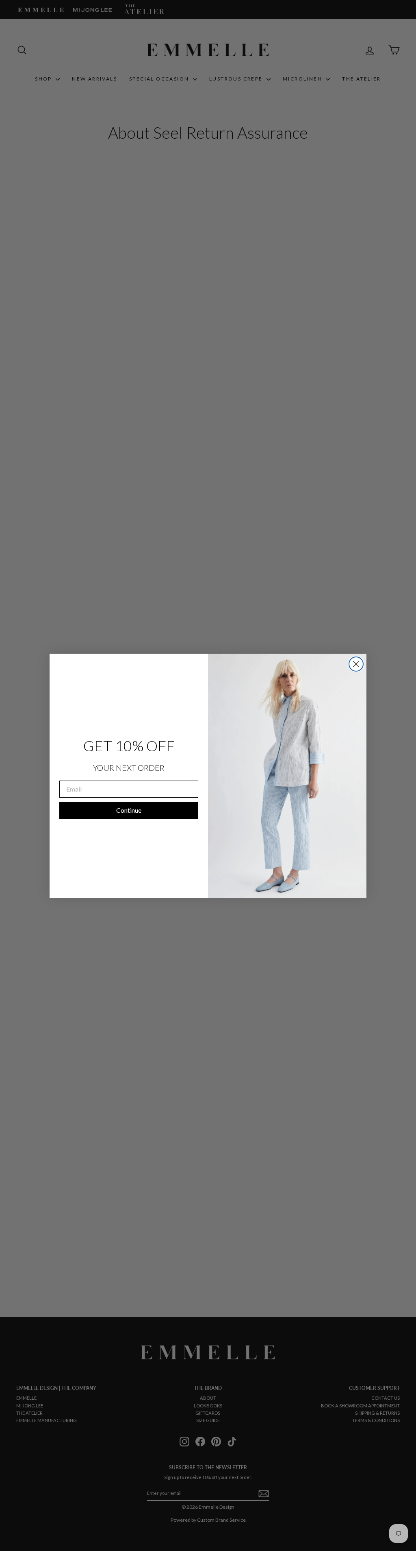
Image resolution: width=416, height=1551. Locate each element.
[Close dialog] (356, 664)
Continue (128, 810)
